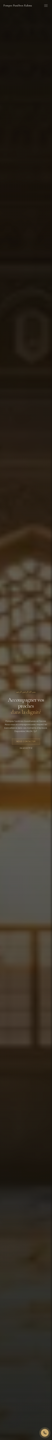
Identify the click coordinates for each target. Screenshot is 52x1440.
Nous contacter (26, 741)
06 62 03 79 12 (26, 748)
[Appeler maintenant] (45, 1433)
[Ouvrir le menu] (46, 5)
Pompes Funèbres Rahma (17, 5)
